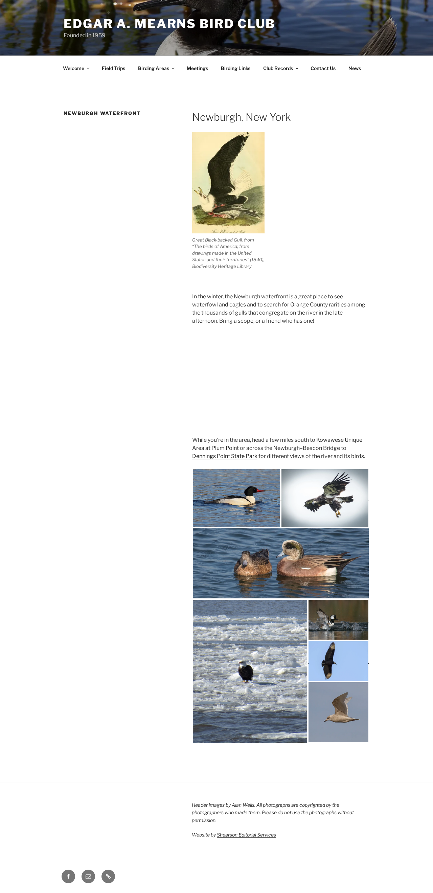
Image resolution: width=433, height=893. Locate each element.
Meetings (197, 68)
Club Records (278, 68)
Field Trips (113, 68)
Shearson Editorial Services (246, 835)
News (354, 68)
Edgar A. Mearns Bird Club (169, 23)
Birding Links (235, 68)
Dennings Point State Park (224, 456)
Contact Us (323, 68)
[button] (236, 498)
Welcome (73, 68)
